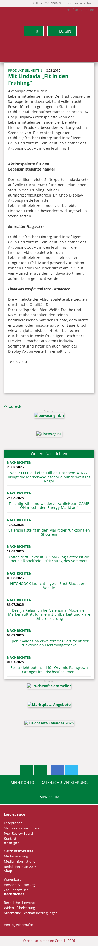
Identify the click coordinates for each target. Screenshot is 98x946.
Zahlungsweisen (16, 890)
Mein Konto (22, 782)
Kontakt (10, 838)
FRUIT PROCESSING (46, 3)
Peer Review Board (18, 833)
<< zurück (12, 406)
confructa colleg (79, 3)
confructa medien (80, 10)
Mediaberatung (16, 856)
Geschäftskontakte (18, 851)
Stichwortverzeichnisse (21, 828)
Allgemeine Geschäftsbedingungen (30, 913)
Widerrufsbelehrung (19, 908)
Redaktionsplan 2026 (20, 867)
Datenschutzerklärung (64, 782)
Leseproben (13, 823)
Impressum (49, 797)
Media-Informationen (20, 861)
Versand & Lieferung (19, 884)
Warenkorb (12, 879)
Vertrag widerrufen (18, 925)
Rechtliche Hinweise (19, 902)
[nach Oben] (26, 770)
